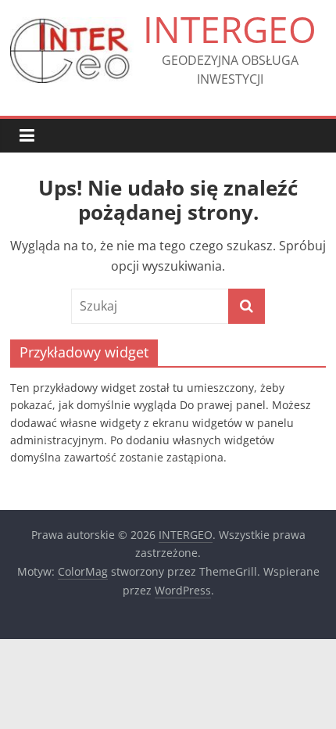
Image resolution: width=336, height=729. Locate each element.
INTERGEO (229, 29)
